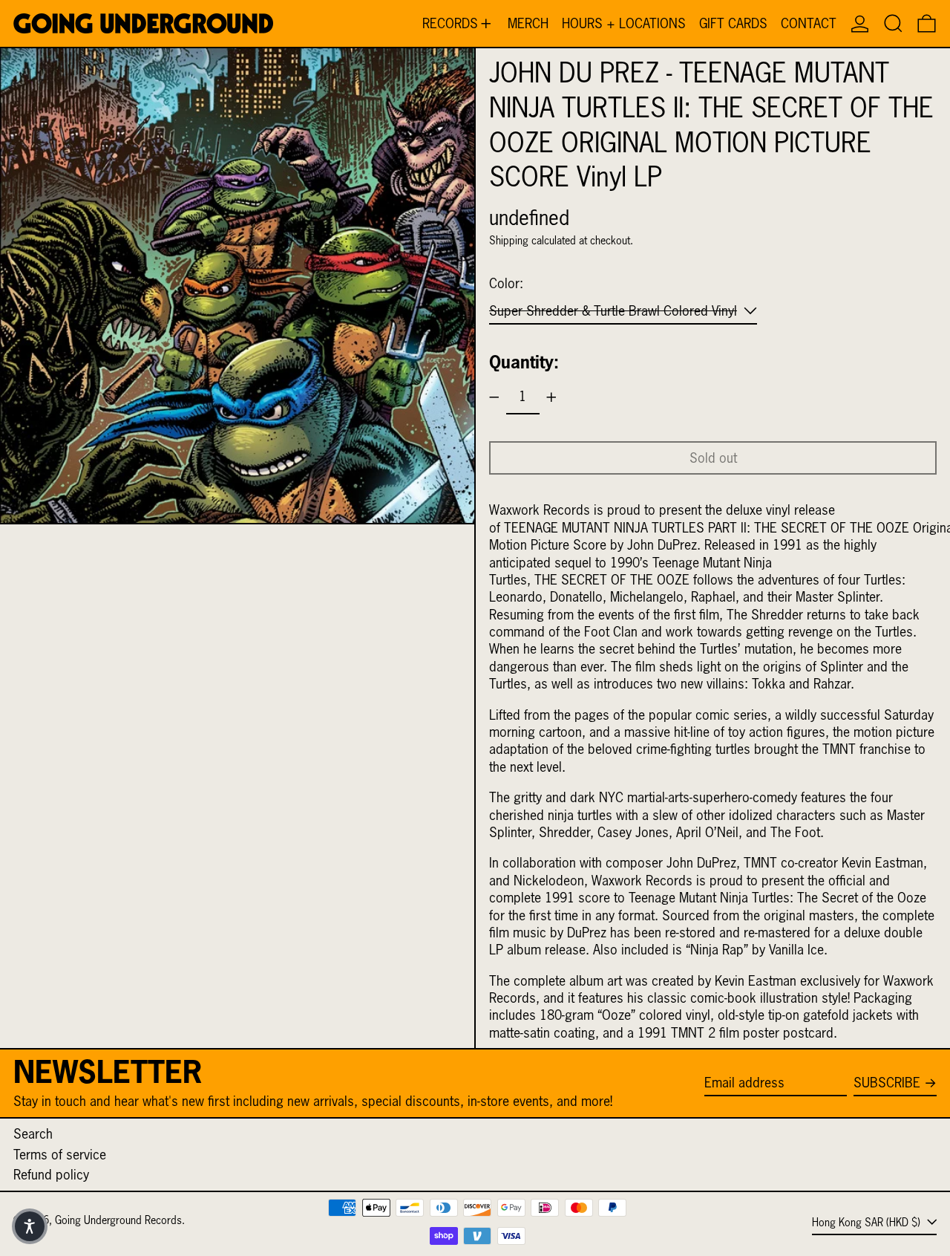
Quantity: (524, 362)
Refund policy (51, 1174)
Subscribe (887, 1082)
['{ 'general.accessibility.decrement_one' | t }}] (494, 397)
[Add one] (551, 397)
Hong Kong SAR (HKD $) (867, 1222)
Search (33, 1133)
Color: (506, 283)
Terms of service (59, 1154)
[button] (893, 23)
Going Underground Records (118, 1220)
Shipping (508, 240)
